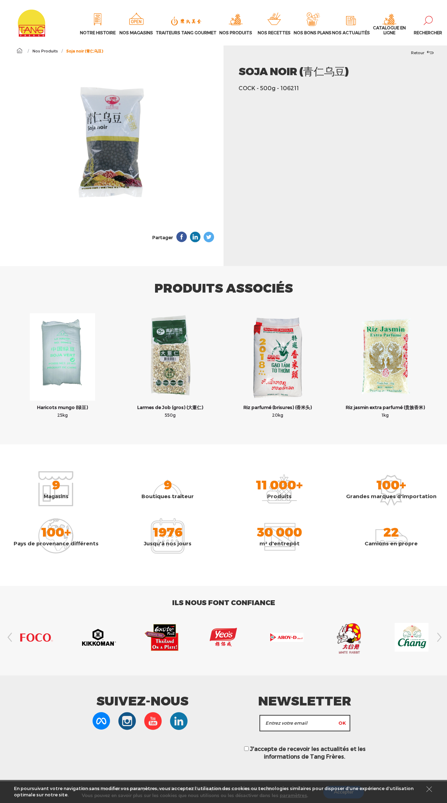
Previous (8, 637)
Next (438, 637)
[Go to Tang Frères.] (19, 50)
